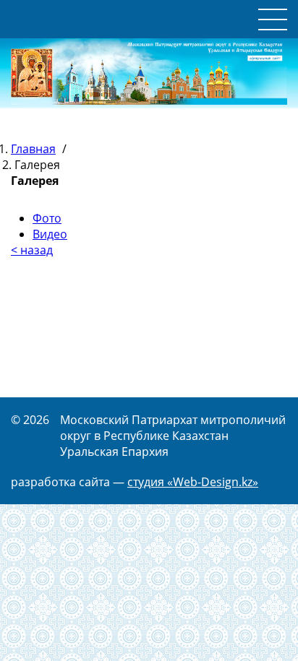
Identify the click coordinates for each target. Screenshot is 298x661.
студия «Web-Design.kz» (192, 482)
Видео (50, 234)
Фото (47, 218)
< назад (32, 250)
